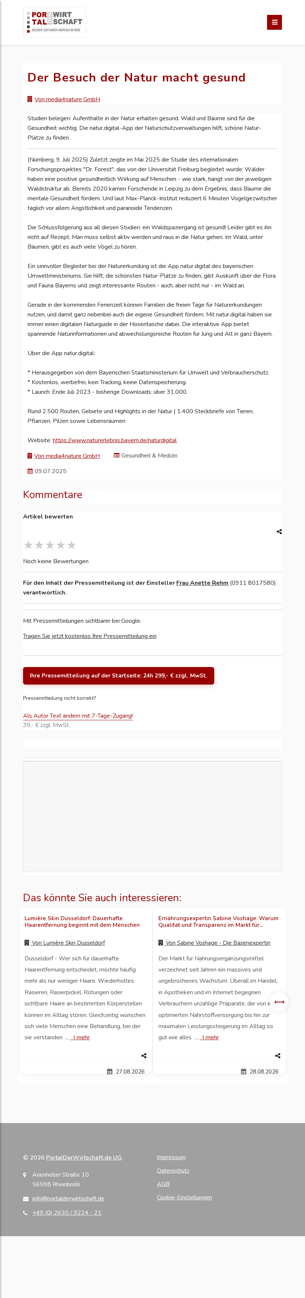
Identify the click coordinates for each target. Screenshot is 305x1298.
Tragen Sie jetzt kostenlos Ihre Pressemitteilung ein (90, 636)
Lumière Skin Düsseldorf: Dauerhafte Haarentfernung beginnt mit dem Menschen (82, 922)
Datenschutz (173, 1171)
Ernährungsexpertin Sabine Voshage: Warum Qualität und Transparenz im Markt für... (218, 922)
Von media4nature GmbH (67, 99)
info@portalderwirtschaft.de (68, 1199)
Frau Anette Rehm (202, 583)
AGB (163, 1184)
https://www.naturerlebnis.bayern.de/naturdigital (115, 440)
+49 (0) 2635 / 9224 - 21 (67, 1213)
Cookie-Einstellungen (184, 1197)
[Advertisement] (152, 841)
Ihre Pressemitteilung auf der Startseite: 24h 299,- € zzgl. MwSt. (119, 675)
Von (67, 943)
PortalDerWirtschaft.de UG (84, 1158)
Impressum (171, 1157)
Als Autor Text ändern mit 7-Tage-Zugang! (78, 716)
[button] (86, 1056)
